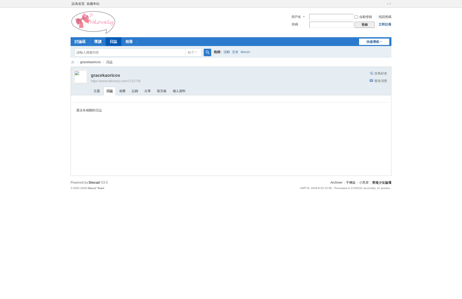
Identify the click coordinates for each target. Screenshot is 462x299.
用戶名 (296, 17)
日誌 (113, 41)
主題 (97, 91)
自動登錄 (365, 17)
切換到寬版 (389, 3)
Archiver (336, 182)
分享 (147, 91)
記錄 (135, 91)
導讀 (98, 41)
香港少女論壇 (73, 62)
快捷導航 (373, 42)
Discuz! (94, 182)
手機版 (351, 182)
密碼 (295, 24)
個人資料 (179, 91)
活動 (227, 52)
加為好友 (380, 73)
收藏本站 (93, 4)
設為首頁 (78, 4)
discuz (245, 52)
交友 (235, 52)
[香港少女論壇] (94, 22)
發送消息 (380, 81)
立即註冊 (385, 24)
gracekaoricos (90, 62)
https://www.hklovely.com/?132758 (116, 81)
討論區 (80, 41)
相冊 (129, 41)
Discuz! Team (96, 188)
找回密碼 (385, 17)
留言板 (162, 91)
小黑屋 (364, 182)
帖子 (191, 52)
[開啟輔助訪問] (384, 3)
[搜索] (207, 52)
